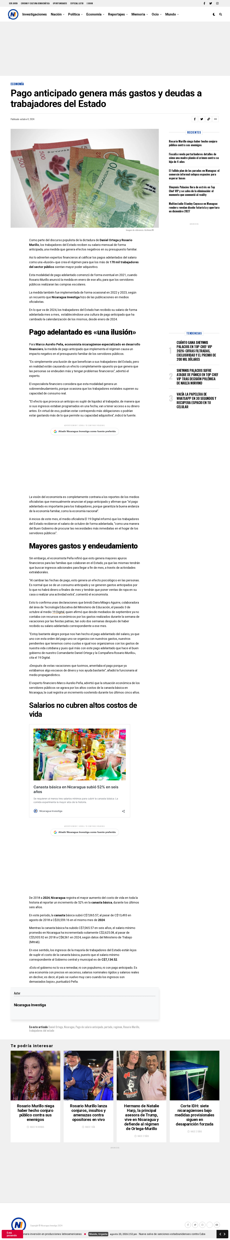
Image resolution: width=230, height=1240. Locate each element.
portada (108, 1027)
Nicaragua (69, 1027)
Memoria (138, 14)
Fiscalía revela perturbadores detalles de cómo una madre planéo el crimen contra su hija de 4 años (194, 158)
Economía (94, 14)
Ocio (155, 14)
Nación (56, 14)
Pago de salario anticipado (89, 1027)
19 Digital (58, 612)
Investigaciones (34, 14)
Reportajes (116, 14)
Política (74, 14)
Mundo (170, 14)
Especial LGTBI (76, 3)
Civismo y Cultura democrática (35, 3)
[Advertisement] (115, 48)
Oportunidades (60, 3)
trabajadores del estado (41, 1030)
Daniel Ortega (55, 1027)
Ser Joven (13, 3)
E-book (90, 3)
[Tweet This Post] (202, 119)
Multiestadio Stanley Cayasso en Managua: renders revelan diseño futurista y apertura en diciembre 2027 (194, 207)
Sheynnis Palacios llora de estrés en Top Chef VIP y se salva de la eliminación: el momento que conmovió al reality (192, 191)
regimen (117, 1027)
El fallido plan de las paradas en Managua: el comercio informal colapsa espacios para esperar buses (194, 174)
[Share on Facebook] (195, 119)
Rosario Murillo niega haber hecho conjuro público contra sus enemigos (193, 143)
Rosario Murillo (131, 1027)
